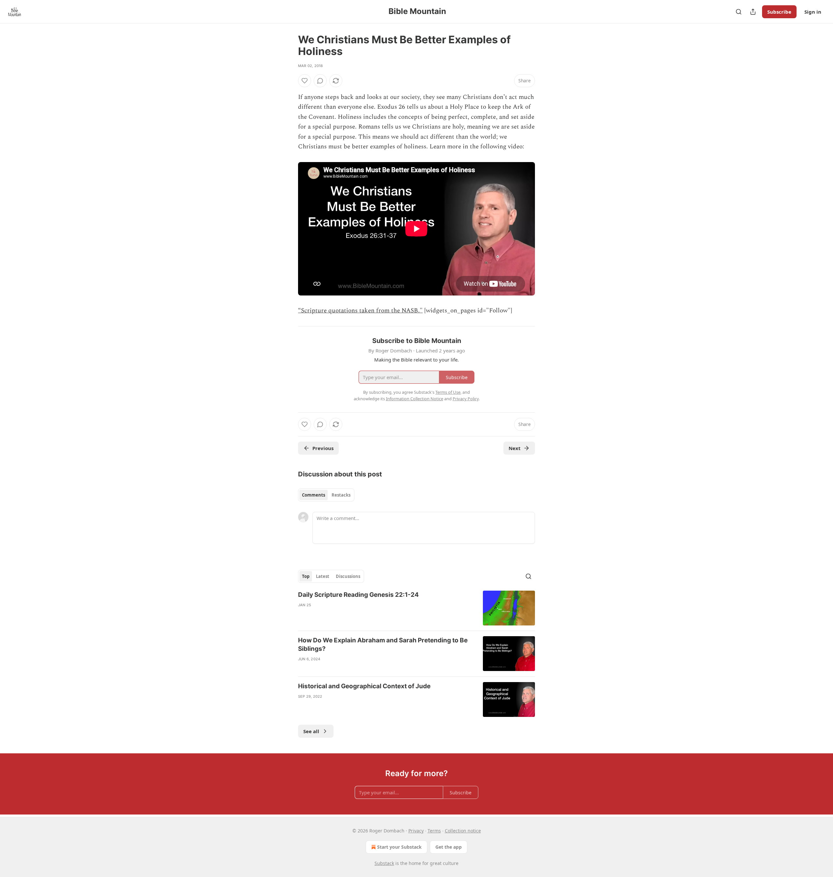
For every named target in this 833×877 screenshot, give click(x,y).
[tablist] (326, 494)
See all (311, 731)
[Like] (304, 80)
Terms (434, 831)
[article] (416, 608)
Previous (323, 448)
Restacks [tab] (341, 495)
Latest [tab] (322, 576)
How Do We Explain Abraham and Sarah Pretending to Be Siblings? (383, 644)
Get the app (448, 847)
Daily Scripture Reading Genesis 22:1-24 (358, 594)
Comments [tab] (313, 495)
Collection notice (463, 831)
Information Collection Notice (414, 399)
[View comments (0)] (320, 80)
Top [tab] (305, 576)
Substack (384, 863)
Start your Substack (399, 847)
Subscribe (779, 11)
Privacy (416, 831)
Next (515, 448)
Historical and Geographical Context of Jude (364, 686)
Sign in (812, 11)
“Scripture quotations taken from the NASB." (360, 310)
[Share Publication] (752, 11)
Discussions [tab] (348, 576)
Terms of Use (447, 392)
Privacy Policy (466, 399)
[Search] (738, 11)
